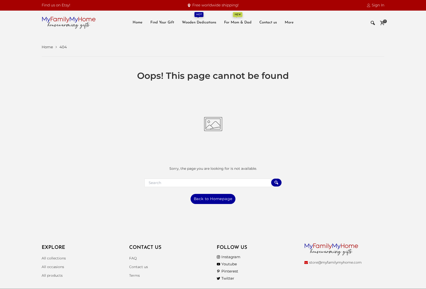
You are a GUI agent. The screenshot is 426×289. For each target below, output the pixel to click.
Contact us (138, 267)
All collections (54, 258)
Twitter (227, 278)
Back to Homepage (213, 198)
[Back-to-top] (415, 279)
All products (52, 275)
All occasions (53, 267)
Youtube (229, 264)
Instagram (230, 257)
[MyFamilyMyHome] (69, 22)
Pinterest (229, 271)
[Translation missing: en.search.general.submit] (276, 183)
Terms (134, 275)
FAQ (133, 258)
